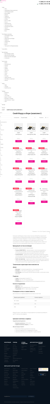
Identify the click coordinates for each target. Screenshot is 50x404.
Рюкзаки (6, 75)
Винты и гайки (8, 20)
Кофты (6, 94)
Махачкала (15, 375)
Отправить (31, 396)
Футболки (7, 92)
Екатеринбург (7, 377)
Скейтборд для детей (9, 11)
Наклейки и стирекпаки (10, 78)
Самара (23, 383)
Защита (6, 27)
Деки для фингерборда (9, 55)
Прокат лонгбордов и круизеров (7, 348)
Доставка (15, 346)
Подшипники (7, 17)
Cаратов (23, 384)
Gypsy (1, 134)
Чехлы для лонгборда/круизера (11, 45)
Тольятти (32, 372)
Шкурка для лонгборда (9, 38)
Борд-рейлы (7, 29)
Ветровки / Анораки (9, 98)
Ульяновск (32, 377)
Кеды (6, 85)
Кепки (6, 62)
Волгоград (6, 374)
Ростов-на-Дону (24, 379)
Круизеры (7, 37)
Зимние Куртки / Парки (9, 99)
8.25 (1, 169)
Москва (14, 377)
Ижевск (6, 379)
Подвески (7, 16)
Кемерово (6, 384)
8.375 (1, 174)
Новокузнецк (15, 387)
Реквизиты (6, 358)
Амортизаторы (8, 23)
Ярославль (32, 384)
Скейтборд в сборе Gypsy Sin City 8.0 (31, 154)
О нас (5, 351)
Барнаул (6, 372)
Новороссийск (24, 368)
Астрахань (6, 370)
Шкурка (6, 14)
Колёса (6, 19)
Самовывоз (15, 351)
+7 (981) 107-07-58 (44, 4)
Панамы (6, 65)
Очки (6, 74)
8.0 (0, 160)
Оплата (14, 345)
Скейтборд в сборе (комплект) (11, 10)
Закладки (40, 351)
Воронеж (6, 375)
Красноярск (15, 372)
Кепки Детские (8, 64)
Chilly (1, 125)
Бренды (5, 353)
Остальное (7, 58)
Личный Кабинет (42, 346)
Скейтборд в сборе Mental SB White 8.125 (31, 174)
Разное (6, 80)
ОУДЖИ (1, 144)
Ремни (6, 73)
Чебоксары (32, 381)
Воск (6, 30)
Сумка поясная (8, 77)
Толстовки (7, 95)
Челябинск (32, 383)
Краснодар (15, 370)
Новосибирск (24, 370)
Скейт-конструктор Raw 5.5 (44, 134)
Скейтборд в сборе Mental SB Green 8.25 (19, 174)
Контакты (6, 345)
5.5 (0, 150)
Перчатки (7, 70)
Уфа (31, 379)
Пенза (22, 375)
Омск (22, 372)
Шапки (6, 67)
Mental (1, 139)
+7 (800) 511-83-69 (44, 1)
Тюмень (31, 375)
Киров (14, 368)
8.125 (1, 165)
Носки (6, 71)
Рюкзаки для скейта (9, 26)
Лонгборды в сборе (9, 35)
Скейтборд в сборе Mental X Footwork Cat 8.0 (44, 174)
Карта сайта (24, 349)
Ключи (6, 22)
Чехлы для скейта (8, 25)
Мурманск (15, 379)
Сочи (31, 370)
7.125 (1, 155)
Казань (5, 383)
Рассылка (40, 353)
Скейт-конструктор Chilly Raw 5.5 (31, 134)
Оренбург (23, 374)
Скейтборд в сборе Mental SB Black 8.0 (44, 154)
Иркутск (6, 381)
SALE (6, 8)
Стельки (6, 86)
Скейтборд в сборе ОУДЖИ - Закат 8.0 (18, 216)
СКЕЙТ (3, 109)
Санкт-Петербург (33, 368)
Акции (31, 351)
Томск (31, 374)
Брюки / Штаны (8, 97)
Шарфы (6, 68)
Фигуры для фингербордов (10, 56)
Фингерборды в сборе (9, 53)
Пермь (22, 377)
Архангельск (7, 368)
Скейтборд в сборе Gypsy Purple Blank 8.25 (19, 154)
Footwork (2, 129)
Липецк (14, 374)
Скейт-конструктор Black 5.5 (19, 134)
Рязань (22, 381)
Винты (6, 44)
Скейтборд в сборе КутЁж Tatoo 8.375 (44, 195)
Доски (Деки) (7, 13)
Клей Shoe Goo (8, 87)
